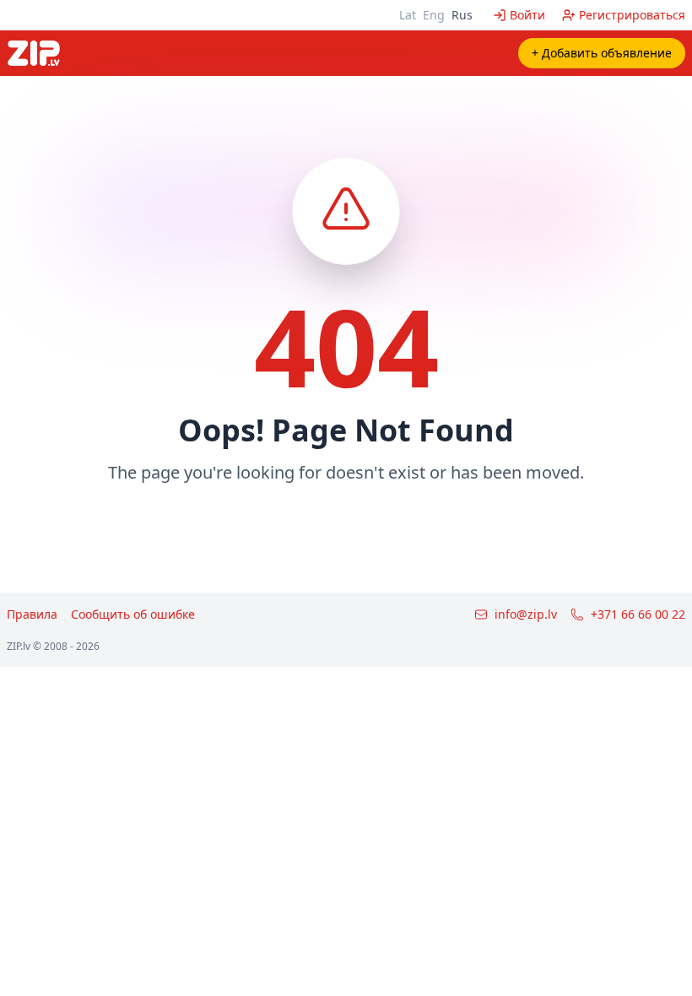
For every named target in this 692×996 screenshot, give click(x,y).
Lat (407, 15)
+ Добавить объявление (602, 53)
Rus (462, 15)
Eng (434, 15)
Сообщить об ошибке (133, 614)
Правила (32, 614)
